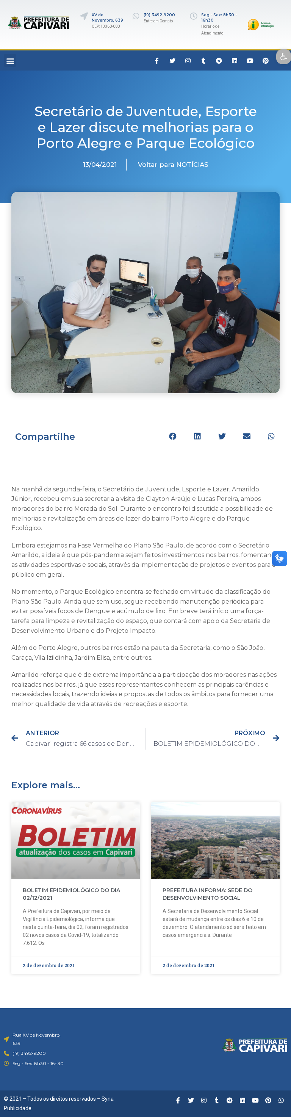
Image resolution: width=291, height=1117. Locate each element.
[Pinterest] (266, 61)
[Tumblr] (203, 61)
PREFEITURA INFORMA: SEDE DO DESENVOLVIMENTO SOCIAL (207, 894)
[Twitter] (172, 61)
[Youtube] (250, 61)
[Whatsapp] (281, 1100)
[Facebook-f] (157, 61)
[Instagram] (188, 61)
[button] (10, 60)
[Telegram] (219, 61)
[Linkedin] (234, 61)
